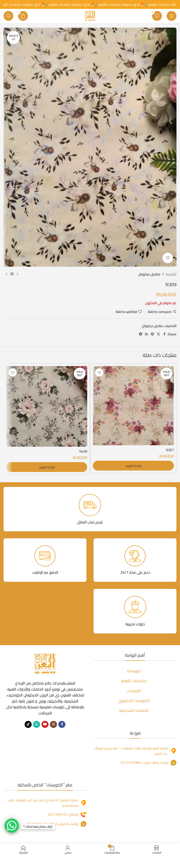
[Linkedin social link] (146, 334)
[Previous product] (17, 274)
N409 (83, 451)
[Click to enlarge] (167, 258)
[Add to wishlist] (99, 372)
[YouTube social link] (45, 724)
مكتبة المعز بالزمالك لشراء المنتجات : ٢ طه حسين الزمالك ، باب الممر (131, 750)
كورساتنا (134, 671)
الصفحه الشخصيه (134, 710)
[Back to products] (12, 274)
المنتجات (134, 690)
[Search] (8, 16)
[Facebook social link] (164, 334)
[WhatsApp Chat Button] (12, 826)
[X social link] (158, 334)
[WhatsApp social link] (36, 724)
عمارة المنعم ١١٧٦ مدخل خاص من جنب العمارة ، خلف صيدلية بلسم (43, 802)
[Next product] (6, 274)
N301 (170, 449)
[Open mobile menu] (171, 16)
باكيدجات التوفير (134, 680)
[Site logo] (90, 15)
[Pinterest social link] (152, 334)
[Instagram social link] (53, 724)
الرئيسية (170, 274)
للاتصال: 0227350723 (63, 814)
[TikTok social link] (28, 724)
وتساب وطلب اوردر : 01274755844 (144, 762)
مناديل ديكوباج (149, 274)
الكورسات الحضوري (134, 700)
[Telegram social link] (141, 334)
